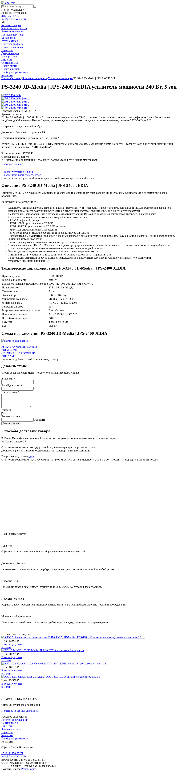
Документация (10, 53)
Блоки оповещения (12, 31)
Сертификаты (9, 62)
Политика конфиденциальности (20, 710)
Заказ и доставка (11, 729)
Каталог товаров (11, 25)
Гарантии (7, 50)
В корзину (7, 644)
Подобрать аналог (12, 164)
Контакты (7, 75)
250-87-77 (10, 15)
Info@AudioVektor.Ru (14, 19)
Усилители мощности (14, 28)
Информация (9, 56)
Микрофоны (8, 37)
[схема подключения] (14, 340)
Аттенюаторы (9, 40)
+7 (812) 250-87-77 (12, 753)
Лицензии (7, 59)
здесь (31, 456)
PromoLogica (28, 768)
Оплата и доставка (12, 47)
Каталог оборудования (14, 719)
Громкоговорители (12, 34)
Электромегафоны (12, 43)
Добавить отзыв (11, 423)
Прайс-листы (9, 65)
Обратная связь (10, 68)
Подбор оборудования (14, 72)
